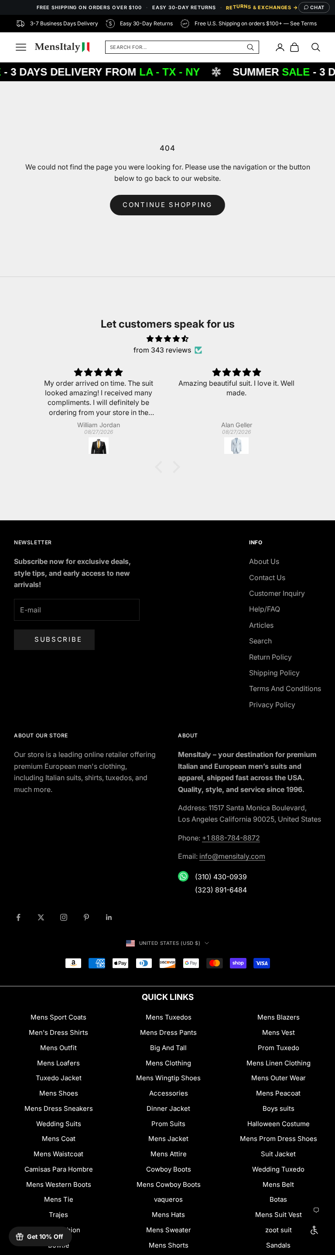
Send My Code (87, 825)
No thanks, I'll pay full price (87, 850)
